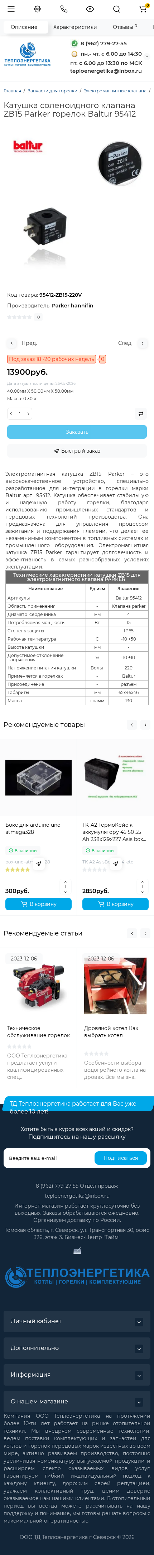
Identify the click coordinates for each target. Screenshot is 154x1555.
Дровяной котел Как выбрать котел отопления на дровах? (113, 1035)
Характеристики (75, 27)
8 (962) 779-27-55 (103, 43)
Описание (24, 27)
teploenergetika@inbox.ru (77, 1196)
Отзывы (125, 27)
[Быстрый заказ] (39, 864)
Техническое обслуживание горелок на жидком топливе (38, 1035)
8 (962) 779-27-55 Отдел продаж (77, 1186)
